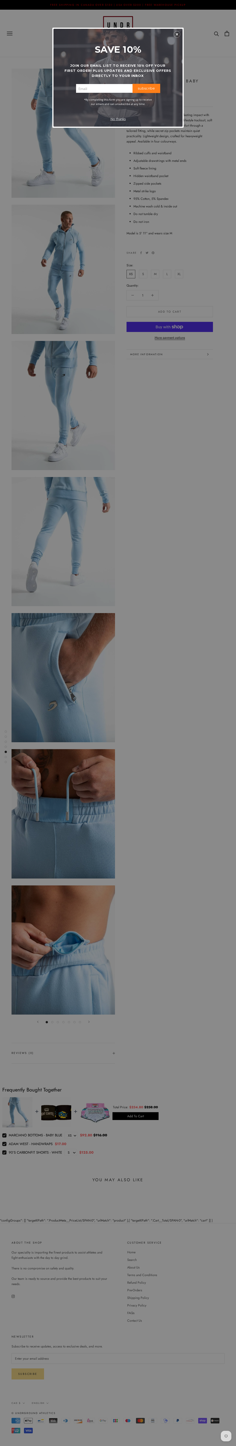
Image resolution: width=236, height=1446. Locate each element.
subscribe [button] (146, 88)
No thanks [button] (118, 119)
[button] (177, 34)
